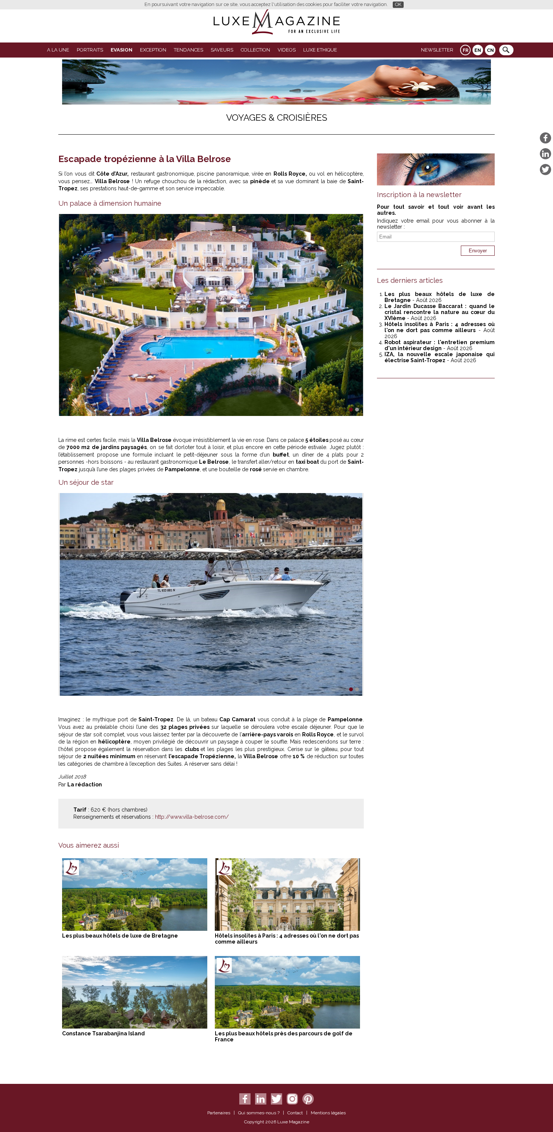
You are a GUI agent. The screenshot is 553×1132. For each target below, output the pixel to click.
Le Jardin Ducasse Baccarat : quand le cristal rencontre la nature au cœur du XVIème (439, 312)
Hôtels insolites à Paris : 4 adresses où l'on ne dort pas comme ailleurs (439, 327)
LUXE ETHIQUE (320, 50)
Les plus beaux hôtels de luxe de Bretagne (120, 936)
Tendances (188, 50)
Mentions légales (328, 1112)
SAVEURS (222, 50)
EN (477, 50)
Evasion (121, 50)
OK (398, 4)
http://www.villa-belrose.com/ (192, 817)
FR (465, 50)
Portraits (90, 50)
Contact (295, 1112)
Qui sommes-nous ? (259, 1112)
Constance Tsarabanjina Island (103, 1033)
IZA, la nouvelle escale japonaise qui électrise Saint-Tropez (439, 357)
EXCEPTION (153, 50)
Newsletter (437, 50)
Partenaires (218, 1112)
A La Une (58, 50)
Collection (255, 50)
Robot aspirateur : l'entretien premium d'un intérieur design (439, 345)
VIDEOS (287, 50)
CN (490, 50)
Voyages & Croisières (276, 117)
